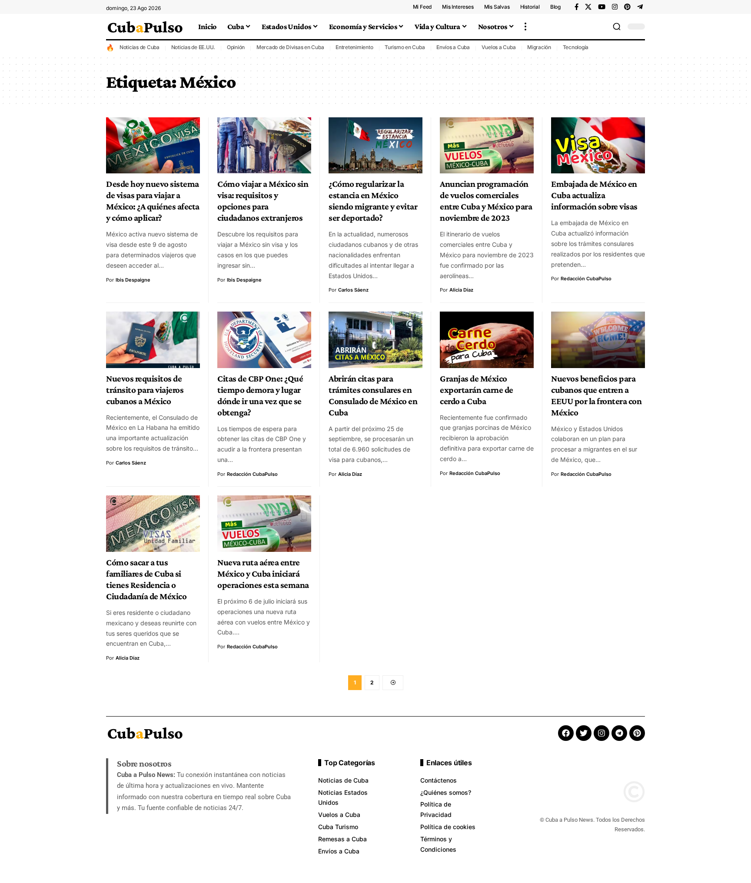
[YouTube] (602, 7)
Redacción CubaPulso (586, 279)
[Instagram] (615, 7)
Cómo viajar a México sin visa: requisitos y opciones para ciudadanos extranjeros (262, 201)
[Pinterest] (627, 7)
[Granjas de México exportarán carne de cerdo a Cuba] (487, 340)
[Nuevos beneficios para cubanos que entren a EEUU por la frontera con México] (598, 340)
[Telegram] (640, 7)
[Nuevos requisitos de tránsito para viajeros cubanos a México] (153, 340)
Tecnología (576, 47)
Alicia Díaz (461, 290)
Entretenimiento (354, 47)
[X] (588, 7)
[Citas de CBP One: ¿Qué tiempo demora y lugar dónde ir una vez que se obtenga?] (264, 340)
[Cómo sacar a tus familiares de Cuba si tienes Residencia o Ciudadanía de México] (153, 523)
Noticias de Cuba (140, 47)
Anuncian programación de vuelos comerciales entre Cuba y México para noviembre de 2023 (486, 201)
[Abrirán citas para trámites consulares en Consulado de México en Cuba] (375, 340)
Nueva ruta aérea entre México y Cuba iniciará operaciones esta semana (263, 573)
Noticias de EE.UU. (193, 47)
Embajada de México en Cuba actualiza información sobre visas (594, 195)
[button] (525, 26)
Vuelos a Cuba (499, 47)
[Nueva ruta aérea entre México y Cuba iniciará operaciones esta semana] (264, 523)
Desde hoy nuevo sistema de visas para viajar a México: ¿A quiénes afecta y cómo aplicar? (152, 201)
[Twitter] (583, 733)
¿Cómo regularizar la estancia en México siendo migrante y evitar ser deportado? (373, 201)
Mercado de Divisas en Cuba (290, 47)
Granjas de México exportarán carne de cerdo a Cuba (476, 389)
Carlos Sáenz (353, 290)
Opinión (236, 47)
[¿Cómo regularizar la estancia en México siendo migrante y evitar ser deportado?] (375, 145)
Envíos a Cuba (453, 47)
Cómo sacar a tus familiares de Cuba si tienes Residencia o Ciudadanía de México (146, 579)
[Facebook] (576, 7)
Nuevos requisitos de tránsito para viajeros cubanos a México (144, 389)
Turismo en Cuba (405, 47)
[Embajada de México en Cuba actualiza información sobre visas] (598, 145)
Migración (539, 47)
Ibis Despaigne (133, 280)
